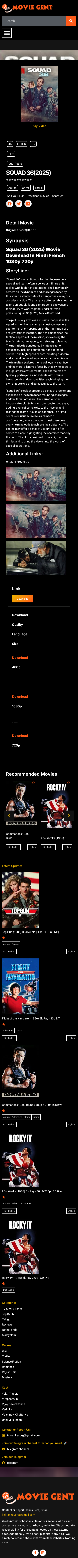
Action (12, 188)
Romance (8, 1367)
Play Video (39, 126)
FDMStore (23, 462)
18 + (11, 154)
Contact (11, 462)
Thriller (39, 188)
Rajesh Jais (9, 1372)
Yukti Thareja (10, 1394)
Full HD (21, 144)
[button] (7, 33)
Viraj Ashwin (10, 1399)
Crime (25, 188)
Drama (15, 944)
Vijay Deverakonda (13, 1404)
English (32, 847)
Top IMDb (8, 1314)
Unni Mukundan (12, 1420)
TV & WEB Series (12, 1309)
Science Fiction (11, 1362)
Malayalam (9, 1335)
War (4, 1351)
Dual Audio (15, 164)
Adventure (8, 1030)
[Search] (71, 21)
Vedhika (7, 1409)
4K (10, 144)
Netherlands (9, 1330)
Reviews (7, 1324)
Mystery (7, 1377)
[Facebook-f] (35, 1553)
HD (33, 144)
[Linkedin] (43, 1553)
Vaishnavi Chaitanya (15, 1415)
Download (20, 658)
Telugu (6, 1319)
